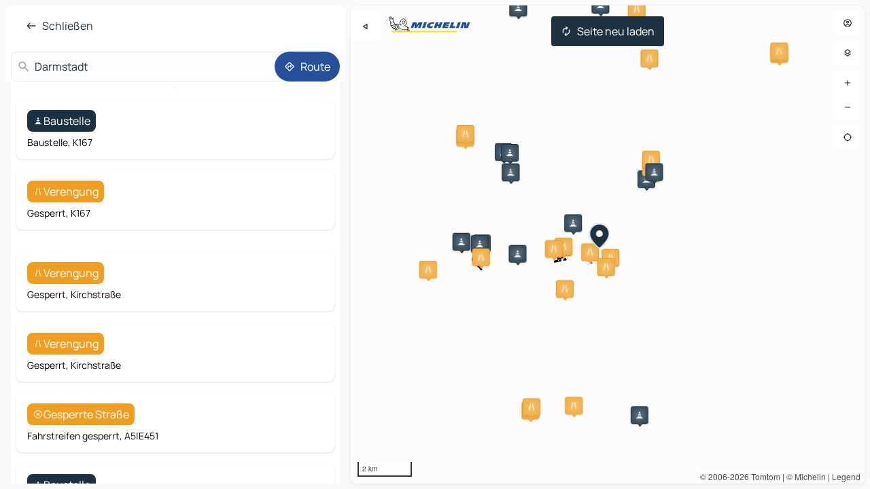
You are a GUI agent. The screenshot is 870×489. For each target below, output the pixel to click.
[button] (637, 9)
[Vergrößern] (847, 83)
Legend (846, 476)
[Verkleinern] (847, 107)
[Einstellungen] (847, 53)
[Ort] (847, 137)
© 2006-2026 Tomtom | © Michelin (763, 476)
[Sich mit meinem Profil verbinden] (847, 23)
